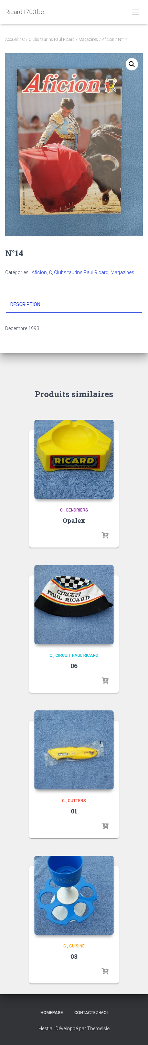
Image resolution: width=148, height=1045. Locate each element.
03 (74, 956)
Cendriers (77, 510)
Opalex (74, 520)
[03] (74, 895)
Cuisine (77, 946)
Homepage (52, 1012)
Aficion (108, 39)
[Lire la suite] (105, 535)
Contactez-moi (91, 1012)
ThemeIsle (98, 1028)
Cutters (77, 800)
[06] (74, 604)
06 (74, 666)
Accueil (11, 39)
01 (74, 811)
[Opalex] (74, 459)
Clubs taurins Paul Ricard (52, 39)
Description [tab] (25, 304)
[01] (74, 749)
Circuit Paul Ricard (76, 655)
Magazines (88, 39)
